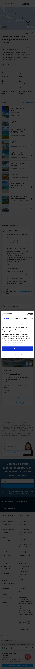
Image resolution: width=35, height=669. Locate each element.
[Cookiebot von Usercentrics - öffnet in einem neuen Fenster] (25, 314)
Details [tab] (17, 318)
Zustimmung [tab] (6, 318)
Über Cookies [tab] (28, 318)
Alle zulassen (17, 349)
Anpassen (16, 354)
